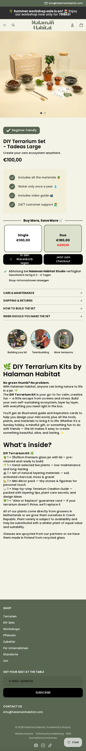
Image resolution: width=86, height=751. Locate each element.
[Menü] (4, 25)
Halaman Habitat (35, 727)
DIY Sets (9, 623)
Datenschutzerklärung (50, 733)
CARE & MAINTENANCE (18, 293)
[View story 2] (40, 339)
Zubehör (9, 642)
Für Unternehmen (15, 648)
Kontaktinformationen (43, 738)
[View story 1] (17, 339)
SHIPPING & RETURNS (18, 301)
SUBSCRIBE (43, 693)
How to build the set (19, 308)
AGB (68, 733)
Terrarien (10, 616)
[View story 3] (64, 339)
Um (5, 661)
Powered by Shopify (59, 727)
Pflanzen (9, 635)
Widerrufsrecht (24, 733)
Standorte (10, 654)
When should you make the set (26, 316)
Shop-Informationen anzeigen (29, 280)
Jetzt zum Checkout (63, 259)
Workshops (11, 629)
